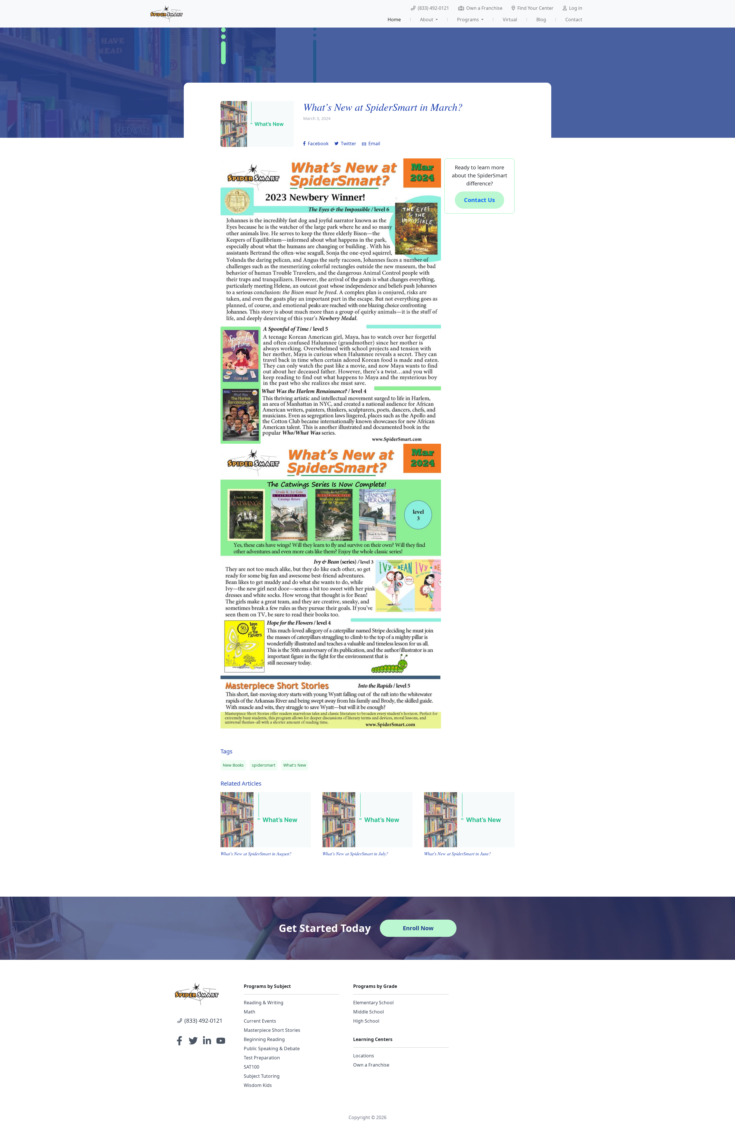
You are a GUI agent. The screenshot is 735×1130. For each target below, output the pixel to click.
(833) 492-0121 (433, 8)
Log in (575, 8)
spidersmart (263, 765)
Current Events (260, 1021)
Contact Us (479, 200)
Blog (541, 19)
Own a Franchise (484, 8)
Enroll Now (418, 928)
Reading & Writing (263, 1002)
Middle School (368, 1012)
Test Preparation (262, 1058)
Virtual (510, 19)
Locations (363, 1056)
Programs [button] (468, 19)
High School (366, 1021)
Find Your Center (535, 8)
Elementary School (373, 1002)
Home (394, 19)
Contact (573, 19)
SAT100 (251, 1067)
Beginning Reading (264, 1039)
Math (249, 1012)
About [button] (427, 19)
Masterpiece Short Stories (272, 1030)
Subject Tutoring (262, 1076)
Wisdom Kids (258, 1085)
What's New (294, 765)
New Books (233, 765)
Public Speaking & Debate (272, 1048)
